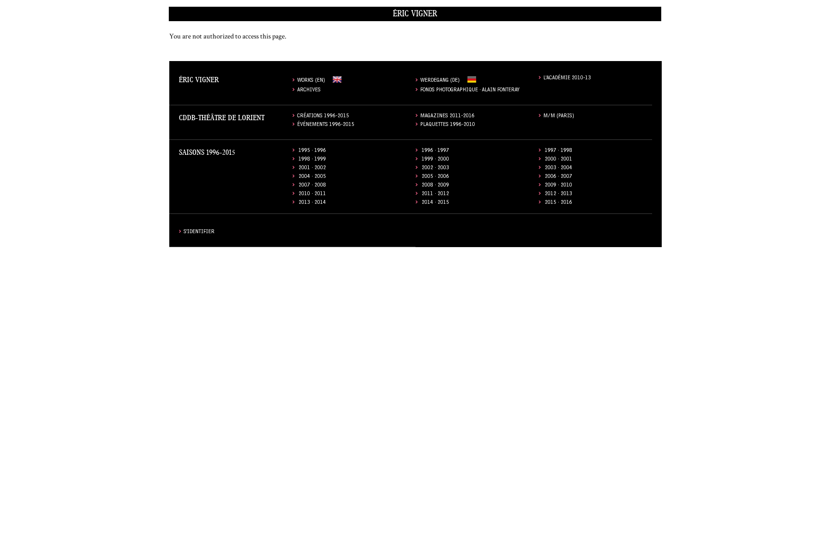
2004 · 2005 (312, 177)
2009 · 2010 (558, 185)
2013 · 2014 (312, 203)
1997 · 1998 (558, 151)
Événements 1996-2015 (325, 125)
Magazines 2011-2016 (447, 116)
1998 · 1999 (312, 159)
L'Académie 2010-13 (567, 78)
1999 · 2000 (435, 159)
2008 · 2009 (435, 185)
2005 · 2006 (435, 177)
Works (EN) (311, 81)
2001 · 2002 (312, 168)
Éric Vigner (415, 13)
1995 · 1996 (312, 151)
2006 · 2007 (558, 177)
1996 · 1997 (435, 151)
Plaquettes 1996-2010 (447, 125)
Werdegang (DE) (440, 81)
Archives (309, 90)
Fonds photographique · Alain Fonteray (470, 90)
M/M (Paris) (558, 116)
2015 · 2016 (558, 203)
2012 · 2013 (558, 194)
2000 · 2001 (558, 159)
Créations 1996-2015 (323, 116)
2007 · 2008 (312, 185)
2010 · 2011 (312, 194)
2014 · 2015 (435, 203)
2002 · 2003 (435, 168)
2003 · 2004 (558, 168)
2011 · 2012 (435, 194)
